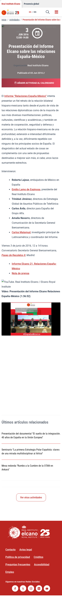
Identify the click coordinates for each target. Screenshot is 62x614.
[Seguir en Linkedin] (39, 588)
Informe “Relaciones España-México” (25, 96)
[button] (48, 12)
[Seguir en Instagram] (31, 588)
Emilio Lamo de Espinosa (26, 189)
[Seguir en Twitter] (23, 588)
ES (30, 12)
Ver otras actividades (31, 497)
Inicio (4, 19)
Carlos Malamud (21, 232)
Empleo (9, 571)
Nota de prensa (20, 273)
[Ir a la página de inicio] (12, 13)
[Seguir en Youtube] (47, 588)
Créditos (38, 557)
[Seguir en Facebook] (15, 588)
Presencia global (31, 4)
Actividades (14, 19)
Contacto (10, 549)
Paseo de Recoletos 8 (13, 255)
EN (35, 12)
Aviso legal (25, 549)
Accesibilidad (41, 564)
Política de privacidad (17, 557)
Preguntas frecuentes (17, 564)
